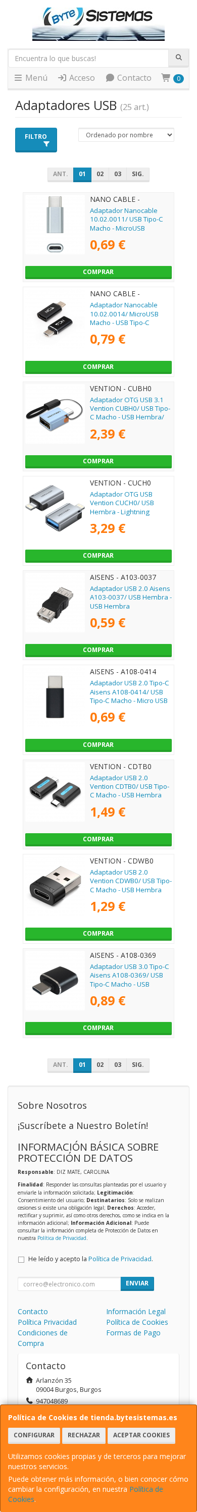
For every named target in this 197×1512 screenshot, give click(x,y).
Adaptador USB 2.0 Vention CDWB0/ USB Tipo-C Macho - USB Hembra (131, 881)
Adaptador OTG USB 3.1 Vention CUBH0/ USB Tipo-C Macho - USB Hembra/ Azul (130, 412)
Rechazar (84, 1435)
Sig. (138, 174)
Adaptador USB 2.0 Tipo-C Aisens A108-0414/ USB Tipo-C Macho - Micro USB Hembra (129, 696)
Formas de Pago (133, 1332)
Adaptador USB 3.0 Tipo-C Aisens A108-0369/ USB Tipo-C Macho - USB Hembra (129, 979)
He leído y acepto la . (90, 1259)
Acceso (81, 77)
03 (117, 174)
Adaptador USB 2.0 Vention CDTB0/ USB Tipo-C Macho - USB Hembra (129, 786)
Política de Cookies (137, 1322)
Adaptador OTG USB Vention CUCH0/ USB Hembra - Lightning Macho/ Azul (122, 507)
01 (82, 174)
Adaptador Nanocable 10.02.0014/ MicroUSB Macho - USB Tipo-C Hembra (124, 318)
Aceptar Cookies (141, 1435)
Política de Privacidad (61, 1237)
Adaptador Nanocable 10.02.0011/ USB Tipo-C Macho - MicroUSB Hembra (126, 223)
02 (100, 174)
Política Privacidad (47, 1322)
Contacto (133, 77)
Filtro (36, 136)
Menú (35, 77)
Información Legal (136, 1311)
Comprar (98, 271)
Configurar (34, 1435)
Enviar (137, 1283)
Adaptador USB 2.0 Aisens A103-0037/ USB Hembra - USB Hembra (131, 597)
